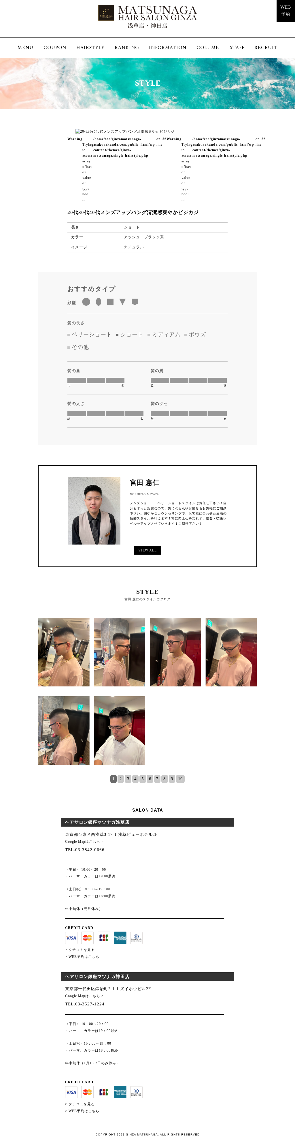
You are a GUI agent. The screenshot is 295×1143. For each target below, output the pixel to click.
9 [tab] (172, 779)
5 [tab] (142, 779)
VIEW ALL (147, 550)
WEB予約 (285, 11)
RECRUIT (265, 48)
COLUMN (208, 48)
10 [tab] (180, 779)
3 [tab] (128, 779)
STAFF (237, 48)
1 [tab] (113, 779)
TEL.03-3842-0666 (85, 849)
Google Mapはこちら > (84, 842)
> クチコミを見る (80, 950)
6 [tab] (150, 779)
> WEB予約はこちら (82, 957)
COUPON (55, 48)
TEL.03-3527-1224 (85, 1003)
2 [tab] (121, 779)
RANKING (127, 48)
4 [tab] (135, 779)
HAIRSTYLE (90, 48)
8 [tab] (164, 779)
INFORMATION (167, 48)
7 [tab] (157, 779)
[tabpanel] (147, 696)
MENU (25, 48)
